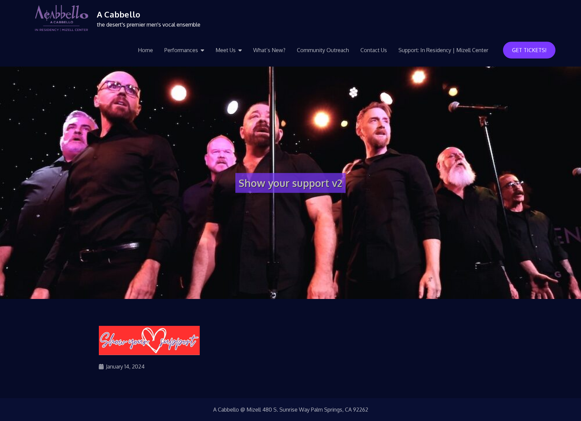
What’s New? (269, 50)
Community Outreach (323, 50)
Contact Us (373, 50)
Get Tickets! (529, 50)
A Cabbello (118, 14)
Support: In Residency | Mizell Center (443, 50)
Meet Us (226, 50)
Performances (181, 50)
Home (145, 50)
